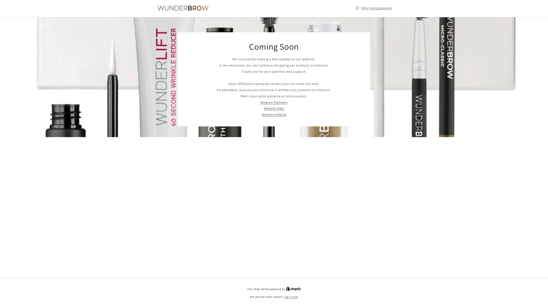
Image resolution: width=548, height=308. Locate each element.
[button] (373, 8)
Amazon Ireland (274, 115)
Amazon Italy (274, 108)
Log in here (291, 297)
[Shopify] (293, 289)
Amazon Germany (274, 102)
